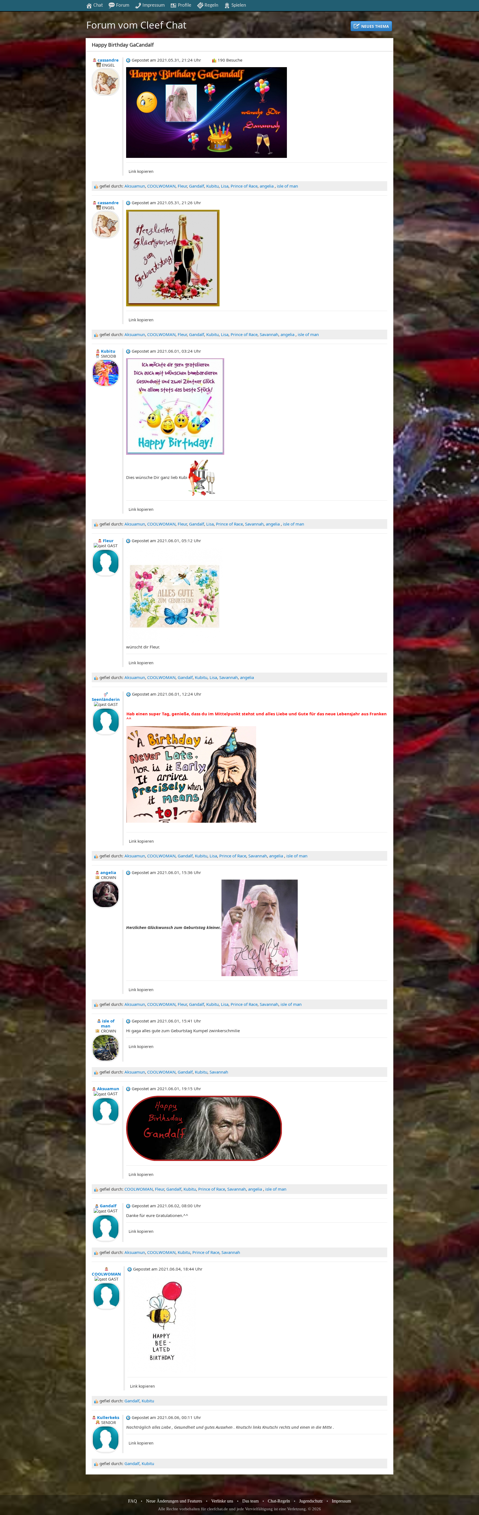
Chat (97, 5)
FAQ (132, 1501)
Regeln (210, 5)
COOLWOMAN (161, 186)
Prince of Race (244, 186)
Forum (122, 5)
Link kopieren (141, 171)
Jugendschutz (311, 1501)
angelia (267, 186)
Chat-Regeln (279, 1501)
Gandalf (196, 186)
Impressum (153, 5)
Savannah (269, 334)
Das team (250, 1501)
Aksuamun (134, 186)
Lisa (224, 186)
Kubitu (212, 186)
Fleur (182, 186)
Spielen (238, 5)
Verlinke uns (222, 1501)
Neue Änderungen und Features (174, 1501)
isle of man (287, 186)
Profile (184, 5)
